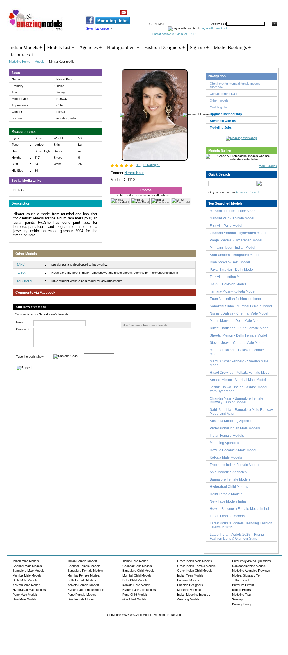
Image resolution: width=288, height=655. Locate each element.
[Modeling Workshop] (241, 137)
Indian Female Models (227, 436)
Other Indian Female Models (196, 565)
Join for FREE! (186, 33)
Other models (219, 100)
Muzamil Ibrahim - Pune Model (233, 211)
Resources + (21, 54)
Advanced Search (248, 192)
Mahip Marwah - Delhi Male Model (236, 321)
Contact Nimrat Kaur (224, 93)
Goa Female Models (81, 599)
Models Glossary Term (247, 575)
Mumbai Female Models (84, 575)
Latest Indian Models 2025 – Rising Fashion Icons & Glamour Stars (237, 536)
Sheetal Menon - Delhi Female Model (238, 335)
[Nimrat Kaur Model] (155, 159)
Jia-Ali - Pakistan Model (228, 284)
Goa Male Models (25, 599)
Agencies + (90, 47)
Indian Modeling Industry (193, 594)
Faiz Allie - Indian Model (228, 277)
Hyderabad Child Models (229, 487)
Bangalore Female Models (230, 479)
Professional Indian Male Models (235, 428)
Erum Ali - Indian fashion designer (235, 299)
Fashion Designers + (164, 47)
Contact (240, 10)
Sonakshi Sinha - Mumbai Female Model (241, 306)
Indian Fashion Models (227, 516)
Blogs (256, 10)
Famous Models (188, 580)
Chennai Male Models (27, 565)
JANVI (21, 264)
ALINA (21, 272)
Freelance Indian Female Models (235, 465)
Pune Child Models (135, 594)
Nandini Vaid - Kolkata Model (232, 218)
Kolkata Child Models (136, 585)
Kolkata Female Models (83, 585)
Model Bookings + (232, 47)
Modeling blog (220, 107)
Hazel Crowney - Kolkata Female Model (240, 372)
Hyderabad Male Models (29, 589)
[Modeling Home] (36, 30)
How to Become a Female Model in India (241, 509)
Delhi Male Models (25, 580)
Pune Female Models (82, 594)
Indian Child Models (135, 561)
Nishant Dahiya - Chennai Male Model (239, 313)
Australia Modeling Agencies (231, 421)
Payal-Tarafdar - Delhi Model (232, 270)
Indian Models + (25, 47)
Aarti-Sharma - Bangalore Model (234, 255)
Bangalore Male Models (28, 570)
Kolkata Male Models (226, 457)
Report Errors (241, 589)
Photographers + (123, 47)
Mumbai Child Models (136, 575)
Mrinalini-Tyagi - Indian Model (232, 248)
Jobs (194, 10)
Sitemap (237, 599)
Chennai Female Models (84, 565)
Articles (224, 10)
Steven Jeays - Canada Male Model (237, 343)
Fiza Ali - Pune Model (226, 226)
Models (39, 61)
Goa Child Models (134, 599)
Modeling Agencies (224, 443)
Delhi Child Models (134, 580)
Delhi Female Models (226, 494)
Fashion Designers (190, 585)
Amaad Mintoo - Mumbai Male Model (238, 380)
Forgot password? (164, 33)
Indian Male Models (26, 561)
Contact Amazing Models (249, 565)
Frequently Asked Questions (251, 561)
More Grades (268, 166)
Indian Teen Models (190, 575)
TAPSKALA (24, 280)
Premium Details (243, 585)
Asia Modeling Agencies (228, 472)
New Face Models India (228, 501)
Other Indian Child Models (194, 570)
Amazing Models (188, 599)
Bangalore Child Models (138, 570)
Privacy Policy (241, 604)
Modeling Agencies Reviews (251, 570)
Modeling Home (19, 61)
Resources (166, 10)
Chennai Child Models (137, 565)
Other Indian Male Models (194, 561)
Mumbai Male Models (27, 575)
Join (182, 10)
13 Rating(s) (151, 165)
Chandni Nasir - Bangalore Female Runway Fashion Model (236, 400)
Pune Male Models (25, 594)
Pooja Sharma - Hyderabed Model (236, 240)
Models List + (61, 47)
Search (208, 10)
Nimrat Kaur (134, 173)
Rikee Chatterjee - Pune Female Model (239, 328)
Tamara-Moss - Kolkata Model (232, 291)
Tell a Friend (240, 580)
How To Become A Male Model (233, 450)
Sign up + (199, 47)
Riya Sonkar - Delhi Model (230, 262)
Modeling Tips (241, 594)
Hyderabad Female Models (86, 589)
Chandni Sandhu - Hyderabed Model (238, 233)
